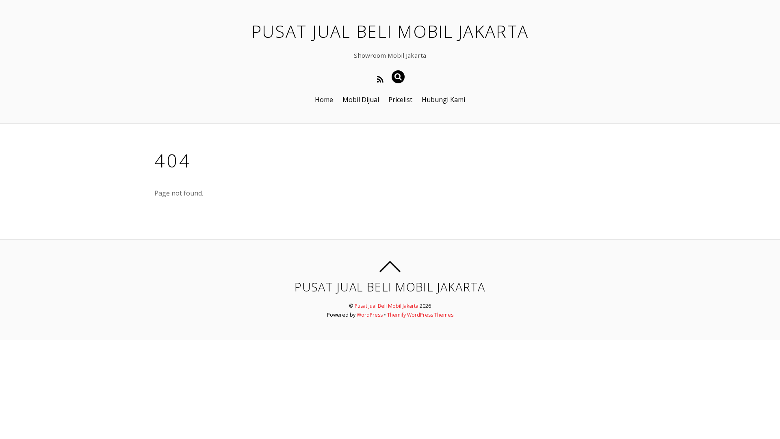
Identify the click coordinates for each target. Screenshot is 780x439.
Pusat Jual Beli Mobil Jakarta (386, 305)
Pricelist (400, 99)
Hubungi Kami (443, 99)
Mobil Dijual (360, 99)
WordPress (370, 314)
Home (324, 99)
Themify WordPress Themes (420, 314)
